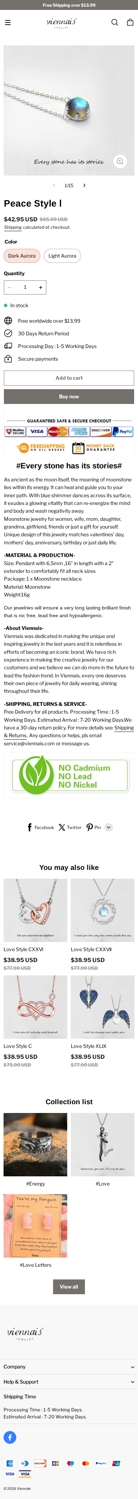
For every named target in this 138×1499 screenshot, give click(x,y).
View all (69, 1287)
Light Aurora (62, 256)
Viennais (24, 1488)
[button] (8, 22)
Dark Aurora (22, 256)
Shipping (13, 227)
